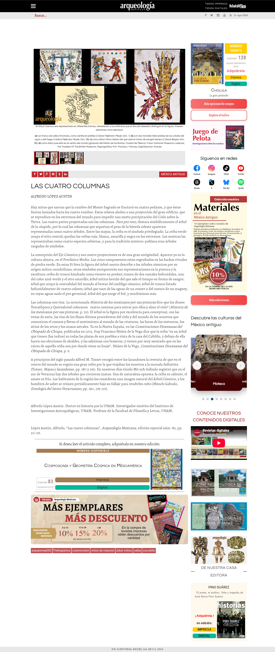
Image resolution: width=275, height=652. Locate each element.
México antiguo (173, 174)
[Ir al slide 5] (221, 399)
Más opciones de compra (219, 104)
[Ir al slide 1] (203, 399)
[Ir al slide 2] (208, 399)
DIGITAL (204, 635)
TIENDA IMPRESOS (216, 4)
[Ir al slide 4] (216, 399)
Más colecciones (219, 300)
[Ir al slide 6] (225, 399)
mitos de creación (102, 550)
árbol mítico (124, 550)
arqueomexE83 (41, 550)
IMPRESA (204, 629)
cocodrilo (149, 550)
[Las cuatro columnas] (46, 158)
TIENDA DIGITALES (216, 9)
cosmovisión (80, 550)
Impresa (102, 480)
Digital (102, 487)
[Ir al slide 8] (234, 399)
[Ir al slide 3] (212, 399)
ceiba (137, 550)
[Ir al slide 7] (230, 399)
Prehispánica (62, 550)
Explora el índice (219, 115)
